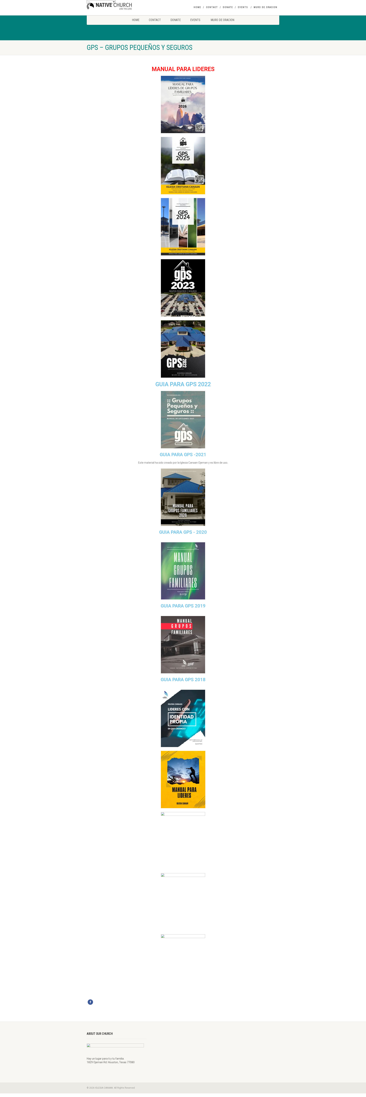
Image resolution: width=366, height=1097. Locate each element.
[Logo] (117, 6)
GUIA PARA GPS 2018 (183, 679)
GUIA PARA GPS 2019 (183, 606)
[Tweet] (96, 1002)
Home (197, 7)
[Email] (134, 1002)
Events (243, 7)
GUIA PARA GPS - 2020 (183, 532)
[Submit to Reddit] (121, 1002)
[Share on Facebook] (90, 1002)
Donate (228, 7)
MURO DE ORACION (265, 7)
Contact (212, 7)
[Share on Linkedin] (128, 1002)
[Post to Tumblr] (109, 1002)
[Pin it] (115, 1002)
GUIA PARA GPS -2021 (183, 454)
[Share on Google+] (103, 1002)
